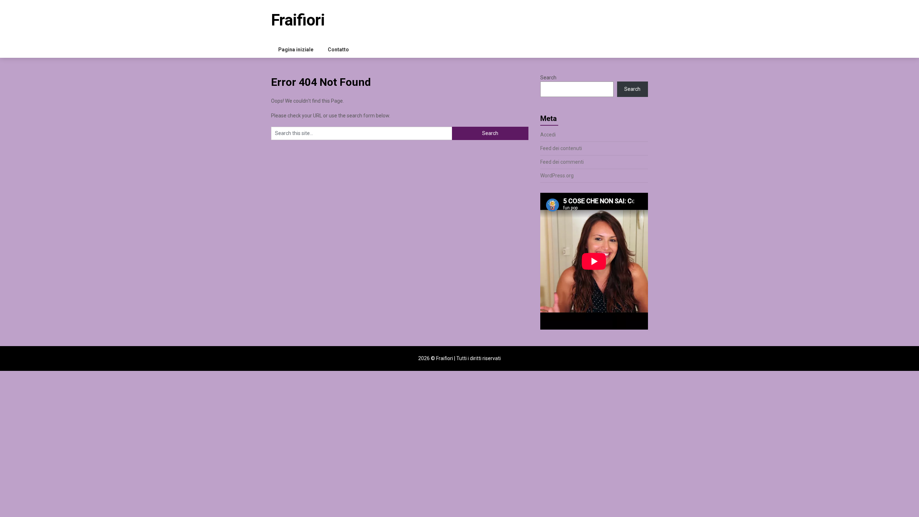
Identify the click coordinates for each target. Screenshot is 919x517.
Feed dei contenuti (561, 148)
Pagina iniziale (295, 49)
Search (548, 77)
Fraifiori (298, 20)
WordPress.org (557, 175)
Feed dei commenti (562, 162)
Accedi (548, 135)
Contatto (338, 49)
